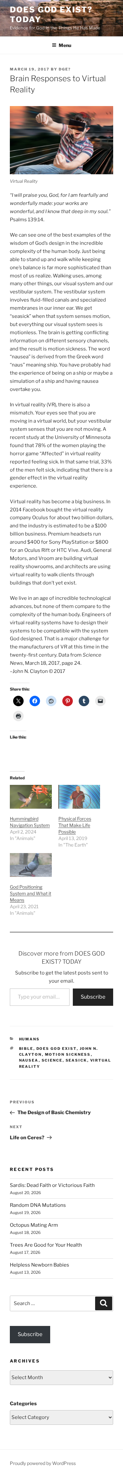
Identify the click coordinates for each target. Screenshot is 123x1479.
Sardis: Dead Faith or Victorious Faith (52, 1185)
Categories (23, 1404)
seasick (76, 1060)
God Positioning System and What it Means (30, 893)
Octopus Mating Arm (34, 1225)
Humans (29, 1039)
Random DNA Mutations (38, 1205)
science (52, 1060)
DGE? (65, 69)
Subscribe (93, 997)
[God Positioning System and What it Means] (31, 865)
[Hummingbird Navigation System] (31, 797)
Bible (26, 1048)
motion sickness (68, 1054)
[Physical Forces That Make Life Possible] (79, 797)
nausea (29, 1060)
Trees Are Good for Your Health (46, 1245)
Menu (65, 45)
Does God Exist (56, 1048)
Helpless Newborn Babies (39, 1265)
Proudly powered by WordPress (43, 1463)
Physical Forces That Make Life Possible (74, 825)
